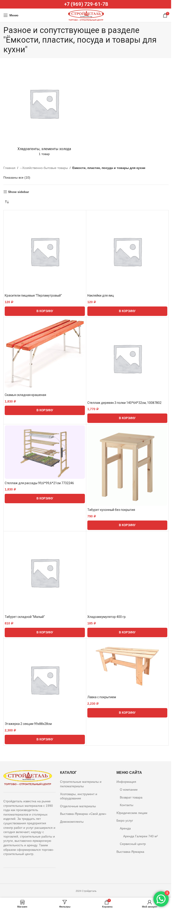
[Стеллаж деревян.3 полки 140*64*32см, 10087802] (127, 358)
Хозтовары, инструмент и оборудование (78, 796)
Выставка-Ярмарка (130, 851)
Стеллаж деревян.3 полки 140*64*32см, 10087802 (124, 403)
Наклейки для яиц (100, 295)
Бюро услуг (124, 820)
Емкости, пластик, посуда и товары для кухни (108, 168)
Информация (126, 781)
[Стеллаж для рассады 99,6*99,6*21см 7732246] (45, 452)
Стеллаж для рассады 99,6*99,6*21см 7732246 (39, 483)
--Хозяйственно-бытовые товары (44, 168)
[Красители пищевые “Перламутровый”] (45, 251)
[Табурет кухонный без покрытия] (127, 465)
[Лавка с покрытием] (127, 666)
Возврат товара (131, 797)
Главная (9, 168)
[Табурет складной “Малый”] (45, 572)
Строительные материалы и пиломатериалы (80, 784)
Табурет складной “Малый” (25, 617)
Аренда (125, 828)
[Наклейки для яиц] (127, 251)
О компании (129, 789)
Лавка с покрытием (101, 697)
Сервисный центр (133, 844)
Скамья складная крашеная (25, 395)
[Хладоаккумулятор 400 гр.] (127, 572)
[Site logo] (86, 15)
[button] (45, 311)
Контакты (126, 805)
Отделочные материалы (78, 806)
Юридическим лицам (131, 813)
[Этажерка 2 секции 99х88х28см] (45, 680)
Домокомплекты (72, 821)
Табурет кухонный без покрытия (111, 510)
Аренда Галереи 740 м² (140, 836)
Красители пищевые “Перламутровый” (33, 295)
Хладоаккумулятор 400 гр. (106, 617)
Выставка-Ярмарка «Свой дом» (83, 814)
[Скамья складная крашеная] (45, 354)
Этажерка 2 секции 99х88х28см (28, 724)
